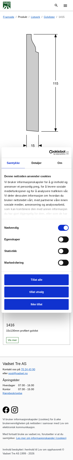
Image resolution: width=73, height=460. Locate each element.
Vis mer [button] (12, 340)
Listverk (35, 16)
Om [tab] (59, 162)
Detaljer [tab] (36, 162)
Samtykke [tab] (13, 162)
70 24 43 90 (28, 369)
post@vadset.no (18, 373)
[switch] (63, 239)
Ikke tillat (36, 304)
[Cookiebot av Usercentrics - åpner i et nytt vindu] (52, 152)
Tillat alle (36, 279)
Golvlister (49, 16)
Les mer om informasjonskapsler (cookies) (41, 438)
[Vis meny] (65, 5)
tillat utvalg (36, 291)
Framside (8, 16)
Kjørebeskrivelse (12, 393)
